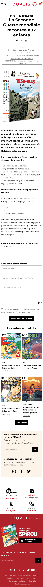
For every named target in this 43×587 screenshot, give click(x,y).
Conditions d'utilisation (17, 581)
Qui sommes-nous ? (21, 578)
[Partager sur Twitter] (21, 40)
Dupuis (21, 4)
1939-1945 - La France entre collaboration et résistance (21, 62)
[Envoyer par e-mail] (26, 40)
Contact (36, 575)
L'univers (22, 47)
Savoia (27, 53)
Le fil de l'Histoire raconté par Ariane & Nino (21, 50)
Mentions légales (24, 575)
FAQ (10, 578)
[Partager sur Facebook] (17, 40)
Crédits (33, 578)
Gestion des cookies (22, 584)
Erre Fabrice (18, 53)
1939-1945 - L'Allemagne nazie (22, 58)
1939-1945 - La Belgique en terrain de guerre (22, 56)
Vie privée (32, 581)
